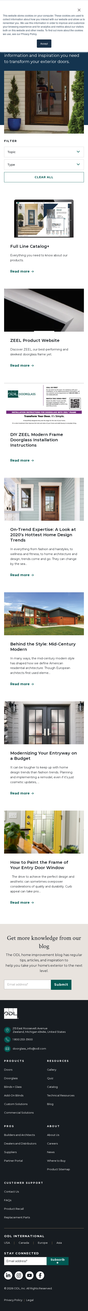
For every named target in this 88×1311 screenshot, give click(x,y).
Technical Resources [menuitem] (60, 1095)
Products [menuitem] (14, 1061)
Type (11, 165)
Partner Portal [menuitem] (13, 1160)
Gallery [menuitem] (51, 1069)
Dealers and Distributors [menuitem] (20, 1143)
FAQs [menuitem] (7, 1200)
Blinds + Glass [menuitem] (12, 1087)
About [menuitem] (53, 1126)
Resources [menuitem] (58, 1061)
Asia (59, 1242)
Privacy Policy (13, 1300)
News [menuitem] (50, 1152)
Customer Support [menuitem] (23, 1182)
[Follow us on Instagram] (19, 1275)
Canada (24, 1242)
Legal (30, 1300)
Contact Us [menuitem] (11, 1191)
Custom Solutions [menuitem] (15, 1104)
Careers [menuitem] (52, 1143)
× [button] (79, 8)
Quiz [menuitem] (50, 1078)
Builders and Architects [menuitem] (19, 1135)
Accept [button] (44, 43)
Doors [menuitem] (8, 1069)
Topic (11, 152)
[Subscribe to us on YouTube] (29, 1275)
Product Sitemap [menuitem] (58, 1169)
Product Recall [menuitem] (14, 1208)
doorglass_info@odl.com (29, 1048)
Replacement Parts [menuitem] (17, 1217)
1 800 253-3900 (23, 1039)
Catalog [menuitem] (52, 1087)
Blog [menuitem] (50, 1104)
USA (7, 1242)
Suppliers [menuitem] (10, 1152)
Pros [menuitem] (9, 1126)
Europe (43, 1242)
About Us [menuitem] (53, 1135)
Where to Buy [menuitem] (56, 1160)
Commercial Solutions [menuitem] (19, 1112)
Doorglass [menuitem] (11, 1078)
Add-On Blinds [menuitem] (13, 1095)
